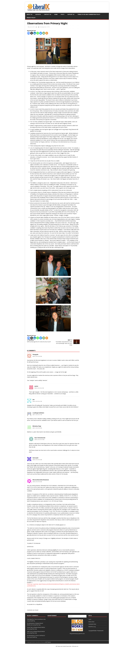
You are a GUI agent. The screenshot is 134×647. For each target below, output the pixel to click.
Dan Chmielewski (40, 438)
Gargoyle (35, 354)
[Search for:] (77, 616)
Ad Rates (38, 14)
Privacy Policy (31, 17)
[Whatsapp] (37, 33)
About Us (29, 14)
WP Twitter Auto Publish (61, 646)
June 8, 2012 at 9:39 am (37, 481)
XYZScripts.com (75, 646)
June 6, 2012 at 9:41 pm (37, 401)
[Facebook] (28, 33)
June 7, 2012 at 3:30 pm (37, 428)
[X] (31, 33)
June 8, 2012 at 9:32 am (37, 459)
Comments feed (92, 624)
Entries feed (91, 621)
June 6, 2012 (32, 27)
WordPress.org (92, 626)
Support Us (70, 14)
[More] (46, 33)
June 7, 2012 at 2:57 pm (37, 414)
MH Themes (48, 642)
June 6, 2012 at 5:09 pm (37, 356)
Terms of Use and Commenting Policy (88, 14)
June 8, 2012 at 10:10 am (39, 439)
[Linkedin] (34, 33)
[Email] (43, 33)
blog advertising (73, 633)
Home (56, 14)
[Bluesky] (40, 33)
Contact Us (47, 14)
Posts (62, 14)
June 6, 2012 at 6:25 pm (39, 388)
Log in (89, 619)
